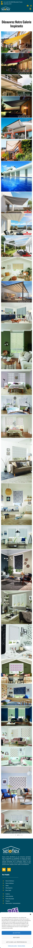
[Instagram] (31, 6)
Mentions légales (21, 945)
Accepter (16, 933)
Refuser (16, 937)
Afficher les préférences (16, 942)
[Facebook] (28, 6)
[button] (30, 914)
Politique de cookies (12, 945)
